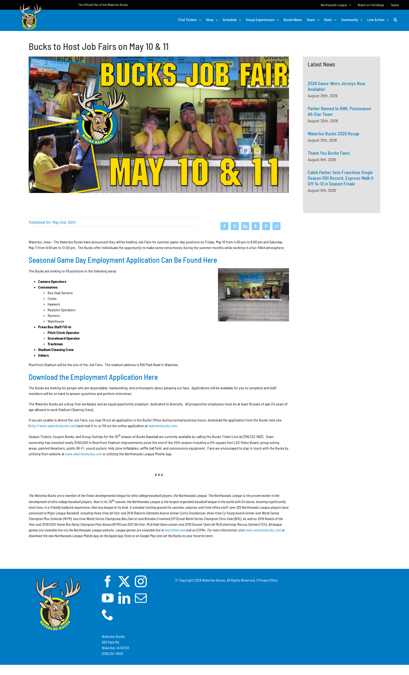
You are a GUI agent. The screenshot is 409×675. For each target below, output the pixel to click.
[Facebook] (224, 226)
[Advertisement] (341, 268)
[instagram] (141, 581)
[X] (235, 226)
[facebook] (108, 581)
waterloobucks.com (162, 425)
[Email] (276, 226)
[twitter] (124, 581)
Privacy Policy (268, 580)
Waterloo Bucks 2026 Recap (333, 133)
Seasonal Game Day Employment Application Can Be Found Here (123, 259)
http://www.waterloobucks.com (53, 425)
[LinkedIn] (245, 226)
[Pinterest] (266, 226)
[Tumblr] (255, 226)
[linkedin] (124, 598)
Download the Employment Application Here (93, 376)
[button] (395, 20)
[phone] (108, 614)
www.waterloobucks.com (83, 453)
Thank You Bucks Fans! (329, 153)
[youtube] (108, 598)
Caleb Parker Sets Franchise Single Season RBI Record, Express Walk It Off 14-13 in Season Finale (340, 177)
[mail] (141, 598)
